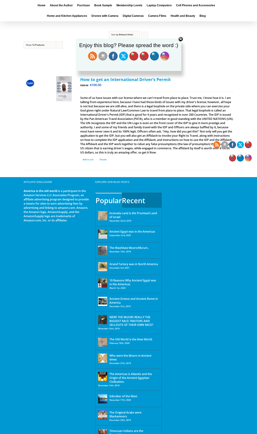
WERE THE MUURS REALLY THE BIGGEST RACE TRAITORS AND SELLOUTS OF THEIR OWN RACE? (131, 321)
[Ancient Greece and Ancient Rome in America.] (102, 301)
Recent (133, 200)
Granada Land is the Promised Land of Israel (133, 215)
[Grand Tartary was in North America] (102, 266)
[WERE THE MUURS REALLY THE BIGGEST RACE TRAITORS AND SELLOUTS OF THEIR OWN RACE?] (102, 319)
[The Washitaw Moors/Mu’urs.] (102, 250)
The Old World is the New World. (131, 339)
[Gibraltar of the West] (102, 398)
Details (103, 159)
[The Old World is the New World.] (102, 341)
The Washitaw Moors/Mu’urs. (128, 248)
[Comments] (153, 200)
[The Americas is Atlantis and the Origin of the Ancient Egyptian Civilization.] (102, 376)
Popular (108, 200)
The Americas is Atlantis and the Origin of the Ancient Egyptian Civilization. (130, 378)
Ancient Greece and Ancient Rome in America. (133, 300)
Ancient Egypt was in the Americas (132, 231)
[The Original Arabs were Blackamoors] (102, 415)
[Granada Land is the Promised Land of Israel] (102, 215)
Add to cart (88, 159)
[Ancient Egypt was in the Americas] (102, 234)
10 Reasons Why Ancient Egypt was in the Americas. (132, 282)
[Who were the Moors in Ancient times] (102, 358)
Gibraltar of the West (123, 396)
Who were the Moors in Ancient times (130, 357)
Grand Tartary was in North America (133, 264)
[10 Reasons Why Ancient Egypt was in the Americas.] (102, 283)
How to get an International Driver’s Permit (125, 79)
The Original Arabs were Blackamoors (125, 414)
